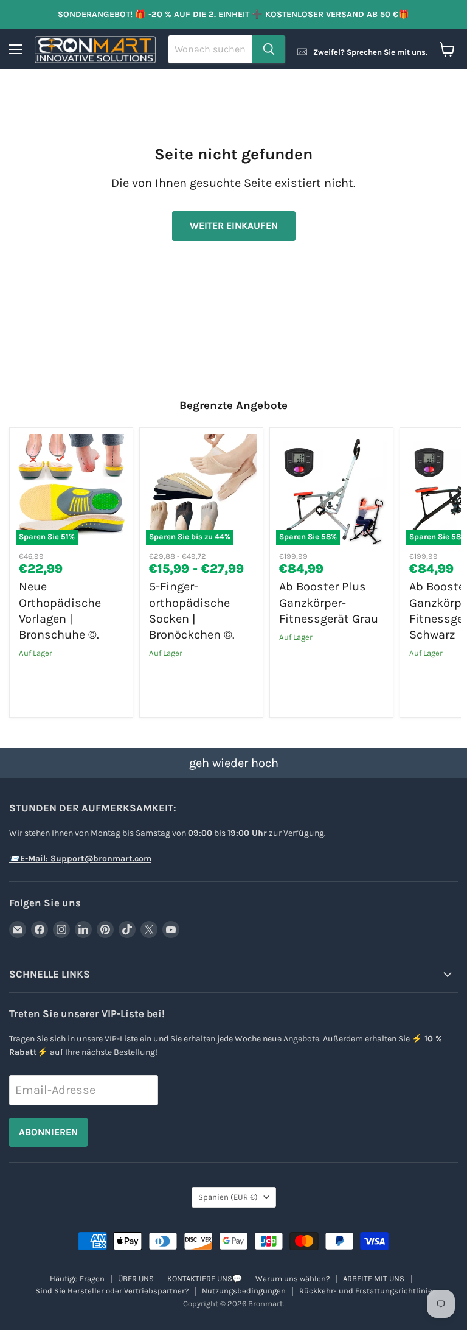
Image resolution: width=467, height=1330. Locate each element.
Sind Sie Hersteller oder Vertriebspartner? (112, 1290)
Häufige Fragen (77, 1278)
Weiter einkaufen (234, 225)
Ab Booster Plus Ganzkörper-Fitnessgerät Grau (328, 602)
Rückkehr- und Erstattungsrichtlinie (365, 1290)
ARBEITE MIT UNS (373, 1278)
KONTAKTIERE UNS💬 (204, 1278)
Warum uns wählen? (292, 1278)
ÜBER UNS (136, 1278)
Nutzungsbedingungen (244, 1290)
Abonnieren (48, 1132)
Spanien (228, 1197)
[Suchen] (268, 49)
